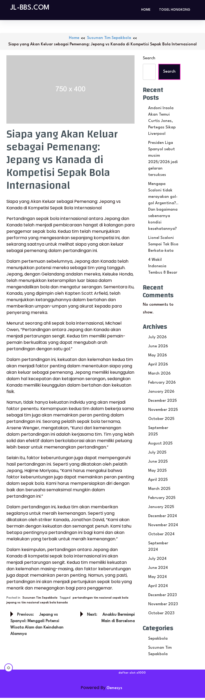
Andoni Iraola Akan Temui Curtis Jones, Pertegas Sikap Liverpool (162, 121)
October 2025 (161, 419)
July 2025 (157, 453)
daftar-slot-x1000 (132, 672)
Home (146, 9)
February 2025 (161, 498)
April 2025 (158, 480)
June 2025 (158, 462)
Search (149, 58)
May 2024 (157, 577)
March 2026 (159, 374)
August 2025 (160, 444)
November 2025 (163, 410)
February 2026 (162, 383)
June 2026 (158, 346)
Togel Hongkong (174, 9)
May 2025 (157, 471)
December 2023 (162, 595)
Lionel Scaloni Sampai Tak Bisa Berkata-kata (163, 244)
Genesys (114, 688)
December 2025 (162, 401)
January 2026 (161, 392)
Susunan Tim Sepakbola (109, 38)
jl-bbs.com (29, 7)
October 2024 (161, 534)
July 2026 (157, 337)
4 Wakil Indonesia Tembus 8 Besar (162, 266)
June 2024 (158, 568)
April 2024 (158, 586)
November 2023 (163, 604)
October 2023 (161, 613)
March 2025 (159, 489)
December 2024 (162, 516)
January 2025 (161, 507)
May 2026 (157, 355)
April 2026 (158, 365)
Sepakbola (158, 639)
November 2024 (163, 525)
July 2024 (157, 559)
